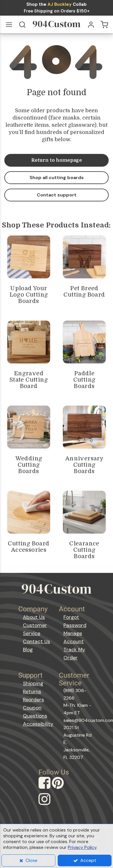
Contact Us (36, 641)
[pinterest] (58, 788)
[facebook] (45, 788)
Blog (28, 649)
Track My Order (74, 653)
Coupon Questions (35, 712)
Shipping (33, 683)
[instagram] (45, 804)
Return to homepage (56, 160)
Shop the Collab (56, 4)
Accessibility (38, 724)
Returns (32, 691)
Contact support (56, 195)
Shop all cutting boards (57, 177)
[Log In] (91, 24)
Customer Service (35, 629)
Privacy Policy (82, 847)
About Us (34, 617)
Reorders (33, 699)
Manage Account (73, 637)
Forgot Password (74, 621)
